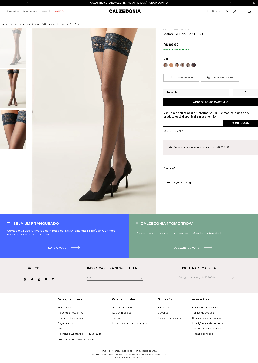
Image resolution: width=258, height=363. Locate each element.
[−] (238, 92)
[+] (253, 92)
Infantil (45, 11)
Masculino (30, 11)
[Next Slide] (230, 2)
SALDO (59, 11)
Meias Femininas (20, 23)
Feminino (13, 11)
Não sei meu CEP (173, 131)
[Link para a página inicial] (3, 24)
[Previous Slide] (28, 2)
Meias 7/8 (40, 23)
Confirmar (240, 123)
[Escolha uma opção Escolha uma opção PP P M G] (196, 92)
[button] (213, 11)
